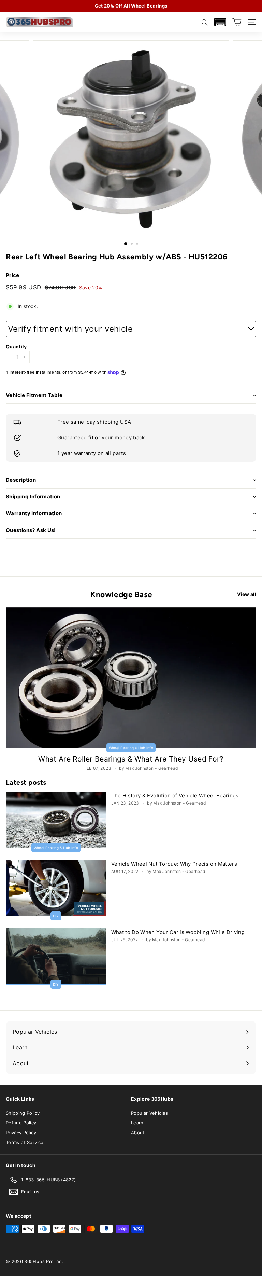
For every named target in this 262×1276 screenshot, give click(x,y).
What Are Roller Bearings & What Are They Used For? (131, 759)
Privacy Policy (21, 1132)
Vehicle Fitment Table (34, 395)
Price (12, 275)
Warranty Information (34, 513)
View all (246, 594)
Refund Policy (21, 1122)
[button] (220, 22)
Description (21, 480)
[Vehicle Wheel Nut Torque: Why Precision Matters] (56, 888)
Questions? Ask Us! (31, 530)
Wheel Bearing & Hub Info (131, 748)
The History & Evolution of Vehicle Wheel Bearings (175, 795)
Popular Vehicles (149, 1113)
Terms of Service (25, 1142)
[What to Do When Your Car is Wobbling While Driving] (56, 956)
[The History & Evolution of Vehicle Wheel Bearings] (56, 820)
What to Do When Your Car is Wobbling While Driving (178, 932)
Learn (137, 1122)
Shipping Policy (23, 1113)
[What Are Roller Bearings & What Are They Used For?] (131, 678)
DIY (56, 916)
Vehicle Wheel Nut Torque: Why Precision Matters (174, 864)
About (138, 1132)
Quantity (16, 346)
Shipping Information (33, 496)
